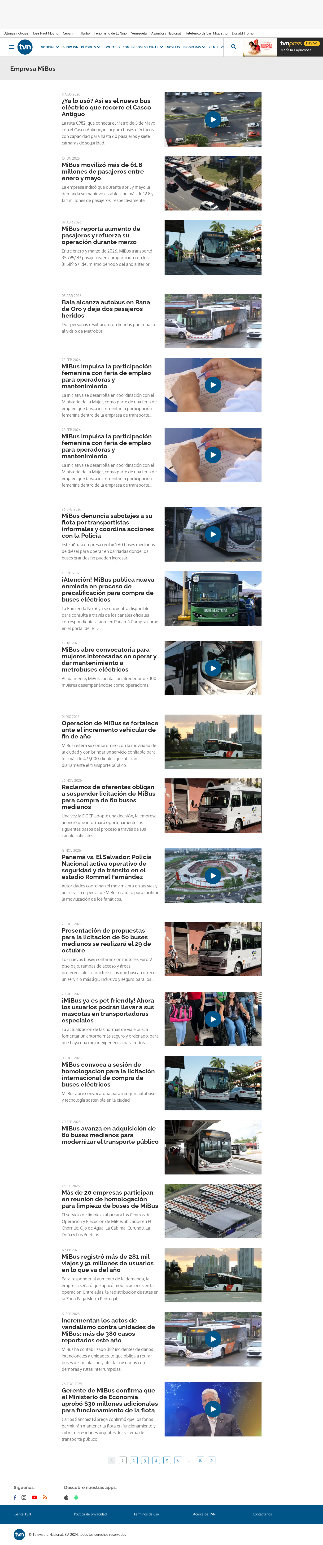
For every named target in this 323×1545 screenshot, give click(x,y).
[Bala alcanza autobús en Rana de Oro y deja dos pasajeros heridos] (213, 321)
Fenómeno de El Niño (110, 33)
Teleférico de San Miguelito (206, 33)
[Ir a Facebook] (16, 1497)
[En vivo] (284, 42)
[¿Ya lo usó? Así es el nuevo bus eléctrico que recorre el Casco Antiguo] (213, 119)
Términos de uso (146, 1514)
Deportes (88, 47)
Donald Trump (242, 33)
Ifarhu (85, 33)
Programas (192, 47)
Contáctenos (262, 1514)
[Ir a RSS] (46, 1497)
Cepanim (69, 33)
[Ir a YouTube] (35, 1497)
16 (200, 1460)
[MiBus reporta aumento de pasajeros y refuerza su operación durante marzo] (213, 247)
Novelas (173, 47)
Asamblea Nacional (166, 33)
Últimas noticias (16, 33)
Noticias (47, 47)
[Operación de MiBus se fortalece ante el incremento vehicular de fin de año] (213, 742)
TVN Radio (112, 47)
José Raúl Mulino (45, 33)
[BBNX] (19, 1534)
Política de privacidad (90, 1514)
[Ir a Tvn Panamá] (25, 47)
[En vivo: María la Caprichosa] (260, 47)
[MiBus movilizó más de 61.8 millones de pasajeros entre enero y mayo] (213, 183)
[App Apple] (67, 1497)
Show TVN (70, 47)
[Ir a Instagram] (25, 1497)
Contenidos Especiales (140, 47)
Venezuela (139, 33)
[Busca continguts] (233, 47)
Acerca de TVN (204, 1514)
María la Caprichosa (295, 50)
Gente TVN (217, 47)
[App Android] (77, 1497)
